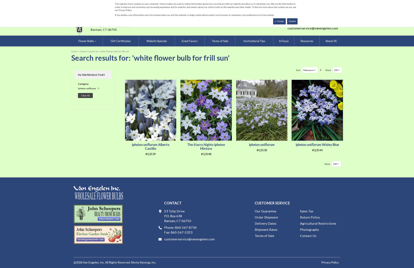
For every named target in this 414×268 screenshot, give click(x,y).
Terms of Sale (264, 236)
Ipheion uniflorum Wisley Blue (317, 145)
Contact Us (308, 236)
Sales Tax (306, 211)
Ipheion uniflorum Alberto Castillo (150, 146)
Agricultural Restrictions (318, 223)
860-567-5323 (181, 232)
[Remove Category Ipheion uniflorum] (98, 88)
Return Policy (310, 217)
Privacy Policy (330, 262)
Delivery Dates (265, 223)
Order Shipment (266, 217)
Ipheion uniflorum (262, 145)
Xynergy (145, 262)
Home (74, 51)
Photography (309, 229)
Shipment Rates (266, 229)
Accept (280, 21)
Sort (298, 70)
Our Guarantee (265, 211)
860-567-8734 (186, 227)
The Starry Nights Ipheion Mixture (206, 146)
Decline (292, 21)
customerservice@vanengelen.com (313, 28)
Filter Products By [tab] (91, 74)
